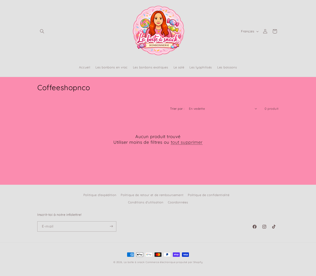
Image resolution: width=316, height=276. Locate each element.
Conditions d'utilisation (145, 202)
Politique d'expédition (99, 195)
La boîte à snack (134, 262)
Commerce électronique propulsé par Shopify (174, 262)
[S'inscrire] (111, 226)
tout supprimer (187, 142)
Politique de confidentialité (208, 195)
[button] (42, 31)
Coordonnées (178, 202)
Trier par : (177, 108)
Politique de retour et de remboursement (152, 195)
